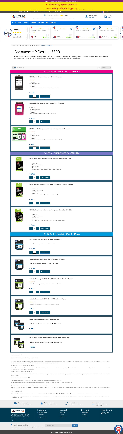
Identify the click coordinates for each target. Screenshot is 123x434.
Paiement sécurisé (42, 416)
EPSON (20, 23)
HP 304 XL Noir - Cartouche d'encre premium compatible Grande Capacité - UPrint (50, 158)
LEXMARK (53, 23)
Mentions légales (85, 412)
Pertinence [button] (104, 67)
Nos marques (62, 418)
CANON (26, 23)
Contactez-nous (85, 416)
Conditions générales (43, 418)
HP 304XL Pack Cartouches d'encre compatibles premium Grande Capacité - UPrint (50, 210)
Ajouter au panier (45, 96)
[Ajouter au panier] (30, 331)
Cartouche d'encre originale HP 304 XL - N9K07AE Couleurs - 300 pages (47, 299)
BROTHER (33, 23)
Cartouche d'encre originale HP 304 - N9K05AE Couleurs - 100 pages (47, 259)
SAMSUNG (41, 23)
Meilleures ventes (63, 416)
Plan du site (84, 414)
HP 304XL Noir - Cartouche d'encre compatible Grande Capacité (45, 77)
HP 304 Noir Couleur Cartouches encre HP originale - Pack (44, 319)
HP (47, 23)
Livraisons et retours (43, 412)
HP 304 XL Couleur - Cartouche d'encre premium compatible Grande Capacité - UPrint (51, 184)
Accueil (14, 23)
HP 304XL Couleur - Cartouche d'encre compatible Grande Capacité (46, 103)
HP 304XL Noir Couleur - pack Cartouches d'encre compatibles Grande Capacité (49, 129)
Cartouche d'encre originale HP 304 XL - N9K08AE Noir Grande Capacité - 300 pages (51, 279)
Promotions (62, 412)
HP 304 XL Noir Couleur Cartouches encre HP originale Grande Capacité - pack (49, 337)
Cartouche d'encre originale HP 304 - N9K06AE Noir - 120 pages (45, 239)
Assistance (62, 414)
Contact (30, 11)
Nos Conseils (41, 414)
